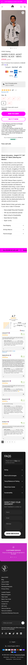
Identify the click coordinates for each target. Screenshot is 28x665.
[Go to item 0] (11, 48)
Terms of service (20, 657)
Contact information (17, 659)
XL (3, 103)
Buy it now (13, 119)
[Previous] (2, 1)
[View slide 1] (11, 557)
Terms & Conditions (6, 610)
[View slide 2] (12, 557)
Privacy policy (13, 657)
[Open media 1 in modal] (22, 12)
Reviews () (4, 92)
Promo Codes (5, 584)
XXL (9, 103)
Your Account (5, 601)
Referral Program (6, 594)
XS (3, 98)
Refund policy (6, 657)
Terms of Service (5, 608)
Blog (2, 579)
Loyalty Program (5, 592)
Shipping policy (9, 659)
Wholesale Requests (6, 586)
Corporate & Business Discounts (10, 613)
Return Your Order (6, 599)
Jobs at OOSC (5, 582)
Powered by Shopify (20, 655)
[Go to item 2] (12, 48)
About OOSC (4, 577)
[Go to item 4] (16, 48)
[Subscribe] (22, 622)
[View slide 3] (14, 557)
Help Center (4, 597)
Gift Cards (4, 606)
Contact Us (4, 603)
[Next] (24, 1)
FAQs (15, 460)
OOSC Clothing (5, 51)
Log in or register (9, 85)
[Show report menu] (23, 348)
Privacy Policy (5, 589)
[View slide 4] (16, 557)
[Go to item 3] (14, 48)
